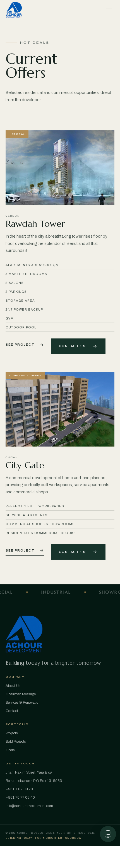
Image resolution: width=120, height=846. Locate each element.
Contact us (72, 346)
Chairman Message (21, 694)
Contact (12, 711)
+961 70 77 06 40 (20, 797)
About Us (13, 686)
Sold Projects (16, 741)
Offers (10, 750)
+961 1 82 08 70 (19, 789)
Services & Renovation (23, 702)
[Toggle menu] (109, 10)
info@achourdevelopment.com (29, 806)
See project (20, 344)
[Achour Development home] (14, 10)
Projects (12, 733)
